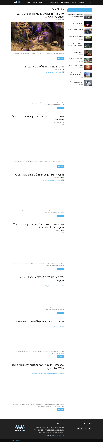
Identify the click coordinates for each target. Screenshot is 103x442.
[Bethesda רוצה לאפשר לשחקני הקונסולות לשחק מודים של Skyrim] (37, 388)
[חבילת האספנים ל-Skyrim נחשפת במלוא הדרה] (37, 338)
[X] (81, 428)
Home (82, 7)
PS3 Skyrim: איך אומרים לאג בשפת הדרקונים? (39, 174)
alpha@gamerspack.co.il (57, 435)
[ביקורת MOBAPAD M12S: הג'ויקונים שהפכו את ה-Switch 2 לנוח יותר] (88, 16)
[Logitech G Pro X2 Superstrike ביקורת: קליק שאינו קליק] (88, 83)
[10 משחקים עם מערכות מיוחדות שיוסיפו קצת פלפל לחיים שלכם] (37, 36)
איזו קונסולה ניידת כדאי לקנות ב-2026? (75, 29)
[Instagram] (85, 428)
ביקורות (28, 2)
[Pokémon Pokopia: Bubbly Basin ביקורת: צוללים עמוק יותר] (88, 24)
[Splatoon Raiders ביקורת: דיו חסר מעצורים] (88, 60)
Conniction (18, 440)
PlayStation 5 (54, 2)
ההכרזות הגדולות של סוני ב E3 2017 (44, 66)
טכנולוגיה (82, 2)
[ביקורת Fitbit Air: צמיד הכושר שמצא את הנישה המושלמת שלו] (88, 53)
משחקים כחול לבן (37, 2)
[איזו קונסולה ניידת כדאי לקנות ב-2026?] (88, 31)
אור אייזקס (62, 69)
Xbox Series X (65, 2)
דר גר (63, 19)
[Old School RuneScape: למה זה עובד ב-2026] (88, 38)
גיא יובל (62, 230)
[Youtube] (78, 428)
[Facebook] (89, 428)
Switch (74, 2)
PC (45, 2)
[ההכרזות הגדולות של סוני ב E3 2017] (37, 86)
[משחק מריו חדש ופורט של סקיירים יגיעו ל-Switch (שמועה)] (37, 141)
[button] (90, 2)
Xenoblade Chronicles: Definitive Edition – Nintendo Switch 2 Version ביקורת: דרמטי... (76, 74)
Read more (60, 58)
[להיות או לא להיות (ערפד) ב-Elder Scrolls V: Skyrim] (37, 295)
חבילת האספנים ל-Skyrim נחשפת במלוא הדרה (39, 321)
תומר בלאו (62, 177)
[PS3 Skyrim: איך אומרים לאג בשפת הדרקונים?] (37, 194)
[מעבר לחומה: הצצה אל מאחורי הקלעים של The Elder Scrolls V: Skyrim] (37, 247)
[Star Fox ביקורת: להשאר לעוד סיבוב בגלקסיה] (88, 67)
